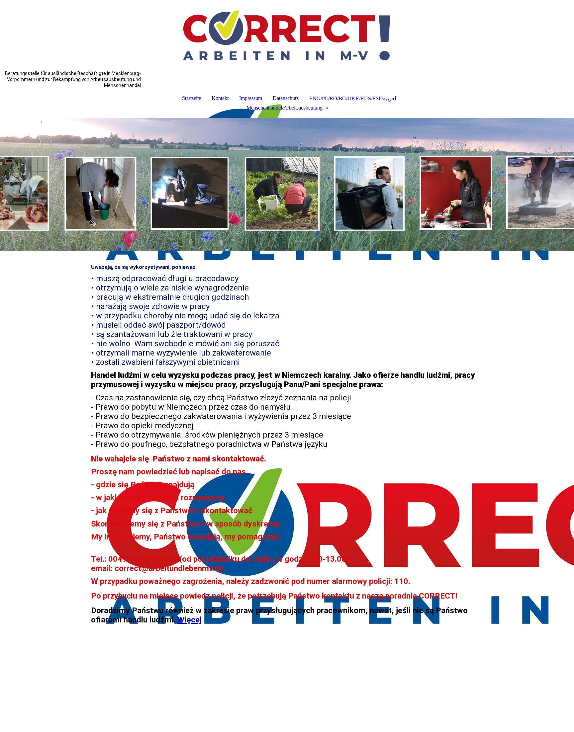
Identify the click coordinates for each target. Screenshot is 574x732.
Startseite (191, 98)
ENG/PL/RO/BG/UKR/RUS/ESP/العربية (353, 98)
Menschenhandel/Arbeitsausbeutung (284, 108)
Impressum (250, 98)
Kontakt (220, 98)
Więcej (189, 619)
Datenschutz (286, 98)
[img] (287, 35)
